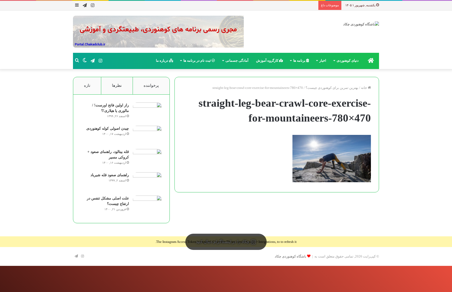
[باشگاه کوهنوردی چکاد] (361, 24)
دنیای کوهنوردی (348, 60)
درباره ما (162, 60)
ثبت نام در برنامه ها (197, 60)
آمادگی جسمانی (236, 60)
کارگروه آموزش (267, 60)
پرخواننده (151, 85)
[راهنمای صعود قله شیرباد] (147, 182)
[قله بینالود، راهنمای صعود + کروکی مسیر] (147, 159)
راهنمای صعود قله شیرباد (110, 175)
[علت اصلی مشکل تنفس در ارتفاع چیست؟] (147, 205)
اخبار (322, 60)
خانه (364, 88)
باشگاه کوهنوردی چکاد (290, 256)
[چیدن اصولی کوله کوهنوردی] (147, 135)
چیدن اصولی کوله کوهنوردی (107, 128)
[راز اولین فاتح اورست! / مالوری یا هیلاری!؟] (147, 112)
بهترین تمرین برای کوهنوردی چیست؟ (332, 88)
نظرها (117, 85)
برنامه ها (299, 60)
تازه (87, 85)
